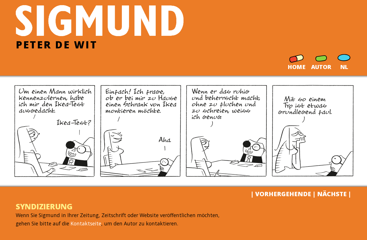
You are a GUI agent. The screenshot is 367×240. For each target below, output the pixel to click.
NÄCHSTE (332, 194)
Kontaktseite (86, 223)
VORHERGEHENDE (283, 194)
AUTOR (321, 65)
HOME (296, 65)
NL (344, 65)
